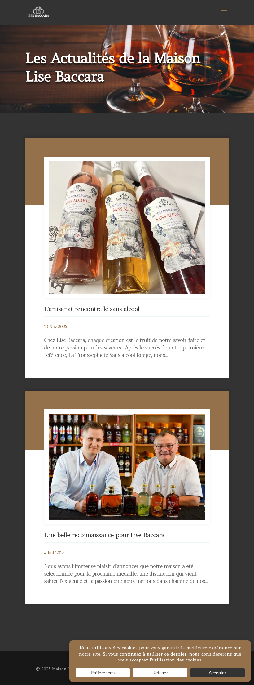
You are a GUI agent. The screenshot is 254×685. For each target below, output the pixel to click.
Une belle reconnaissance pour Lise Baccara (104, 535)
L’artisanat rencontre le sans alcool (91, 309)
